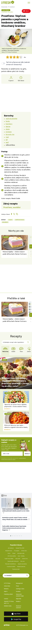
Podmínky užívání (8, 594)
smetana (8, 132)
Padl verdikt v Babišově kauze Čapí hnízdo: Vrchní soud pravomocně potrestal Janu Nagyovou (14, 528)
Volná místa (7, 586)
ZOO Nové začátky (12, 556)
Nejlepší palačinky (21, 566)
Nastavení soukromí (18, 606)
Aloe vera (22, 561)
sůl (7, 140)
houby (8, 121)
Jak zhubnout (11, 548)
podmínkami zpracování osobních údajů (13, 458)
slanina (8, 126)
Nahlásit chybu (7, 606)
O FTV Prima (7, 583)
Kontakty (18, 591)
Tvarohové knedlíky (11, 566)
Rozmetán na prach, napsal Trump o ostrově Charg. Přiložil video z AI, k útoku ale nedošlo (15, 518)
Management (19, 583)
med (7, 137)
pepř (7, 142)
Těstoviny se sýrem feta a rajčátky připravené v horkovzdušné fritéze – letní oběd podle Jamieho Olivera (15, 406)
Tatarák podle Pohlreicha (12, 561)
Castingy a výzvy (20, 588)
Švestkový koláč (16, 569)
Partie (9, 553)
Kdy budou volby (20, 553)
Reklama (6, 588)
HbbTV (5, 591)
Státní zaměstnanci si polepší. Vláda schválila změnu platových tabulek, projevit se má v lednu (15, 510)
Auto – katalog (21, 556)
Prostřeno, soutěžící (7, 12)
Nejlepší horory (8, 550)
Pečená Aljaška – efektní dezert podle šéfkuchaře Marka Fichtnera (14, 253)
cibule (8, 129)
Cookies (6, 598)
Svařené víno (25, 558)
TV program (16, 550)
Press (17, 586)
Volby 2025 (17, 558)
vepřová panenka (11, 118)
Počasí (13, 553)
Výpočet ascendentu (22, 564)
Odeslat (27, 453)
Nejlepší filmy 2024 (20, 548)
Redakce (18, 601)
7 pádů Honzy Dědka (8, 558)
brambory (9, 124)
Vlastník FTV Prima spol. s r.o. (9, 602)
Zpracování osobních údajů (20, 595)
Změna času (24, 550)
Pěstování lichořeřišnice (10, 564)
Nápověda (18, 598)
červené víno (10, 134)
